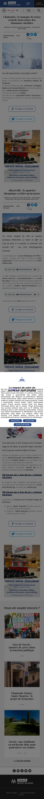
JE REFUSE (29, 420)
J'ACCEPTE (15, 420)
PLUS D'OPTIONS (22, 424)
